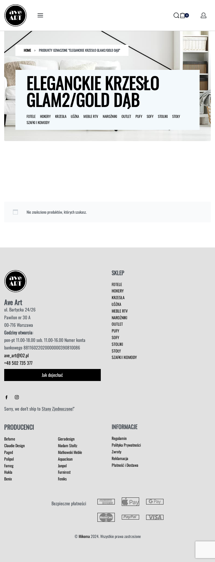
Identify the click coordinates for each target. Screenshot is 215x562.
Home (27, 50)
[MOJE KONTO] (203, 15)
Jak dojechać (52, 375)
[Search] (176, 15)
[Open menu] (40, 15)
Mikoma (84, 536)
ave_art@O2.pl (16, 355)
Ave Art (13, 302)
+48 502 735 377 (18, 362)
